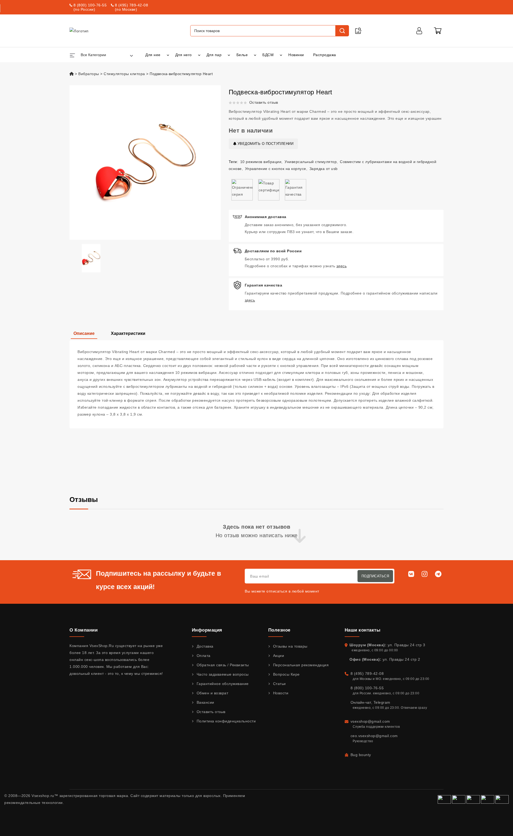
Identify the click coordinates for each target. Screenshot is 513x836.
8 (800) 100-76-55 (90, 5)
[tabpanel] (256, 384)
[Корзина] (438, 31)
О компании (83, 630)
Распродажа (324, 55)
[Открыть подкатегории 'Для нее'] (168, 54)
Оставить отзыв (263, 102)
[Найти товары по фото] (358, 31)
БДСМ (268, 55)
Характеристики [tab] (128, 333)
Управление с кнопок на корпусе (275, 169)
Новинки (296, 55)
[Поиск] (342, 30)
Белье (242, 55)
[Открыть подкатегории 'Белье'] (255, 54)
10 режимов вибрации (261, 162)
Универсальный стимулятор (311, 162)
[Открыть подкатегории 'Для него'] (199, 54)
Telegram (382, 702)
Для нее (153, 55)
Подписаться (375, 576)
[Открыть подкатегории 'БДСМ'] (281, 54)
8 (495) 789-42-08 (131, 5)
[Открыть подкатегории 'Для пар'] (229, 54)
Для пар (214, 55)
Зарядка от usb (323, 169)
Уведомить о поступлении (264, 144)
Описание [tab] (84, 333)
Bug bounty (361, 755)
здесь (341, 266)
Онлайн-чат (361, 702)
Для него (183, 55)
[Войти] (419, 31)
